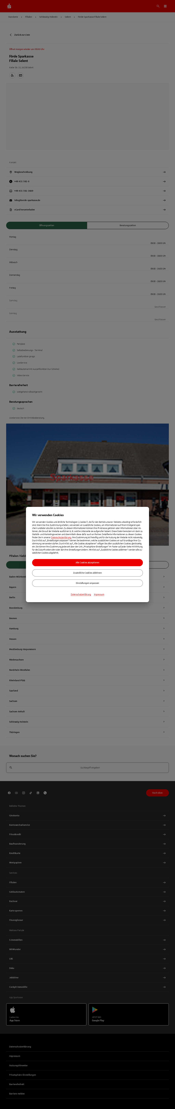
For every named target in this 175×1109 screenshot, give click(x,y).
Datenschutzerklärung (61, 537)
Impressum (99, 594)
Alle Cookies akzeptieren (87, 562)
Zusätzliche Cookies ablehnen (87, 573)
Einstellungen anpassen (87, 583)
